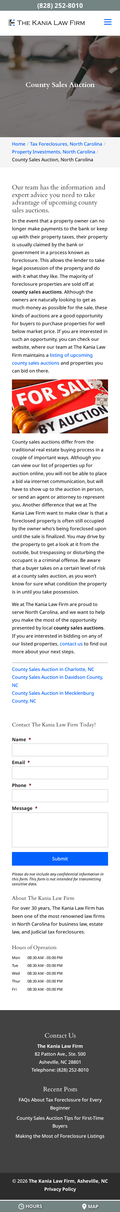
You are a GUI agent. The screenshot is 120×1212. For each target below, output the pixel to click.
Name (21, 740)
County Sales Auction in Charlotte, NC (53, 669)
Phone (21, 785)
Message (25, 808)
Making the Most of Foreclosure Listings (60, 1136)
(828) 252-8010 (60, 5)
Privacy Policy (60, 1189)
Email (21, 762)
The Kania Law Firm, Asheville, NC (68, 1181)
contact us (71, 644)
